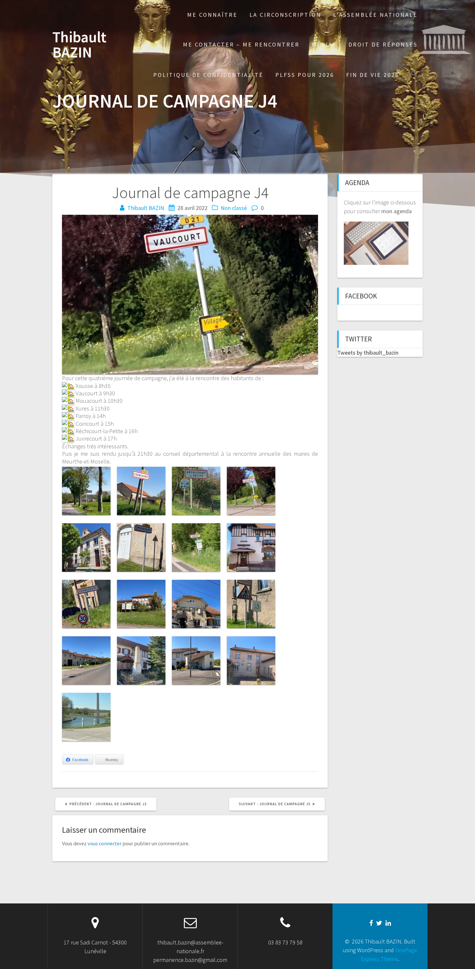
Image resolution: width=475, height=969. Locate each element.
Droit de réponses (382, 44)
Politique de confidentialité (208, 74)
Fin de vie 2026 (372, 74)
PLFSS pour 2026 (304, 74)
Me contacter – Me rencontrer (241, 44)
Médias (323, 44)
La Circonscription (285, 14)
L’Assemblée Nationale (375, 14)
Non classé (234, 208)
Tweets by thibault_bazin (367, 352)
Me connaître (212, 14)
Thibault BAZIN (79, 45)
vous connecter (104, 843)
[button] (414, 74)
